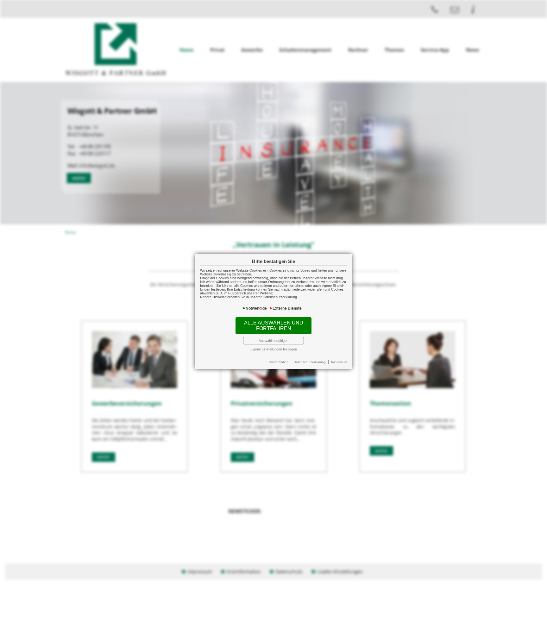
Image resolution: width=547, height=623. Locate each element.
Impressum (339, 362)
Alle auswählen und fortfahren (273, 325)
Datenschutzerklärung (310, 362)
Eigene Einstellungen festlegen (273, 349)
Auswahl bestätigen (273, 341)
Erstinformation (277, 362)
